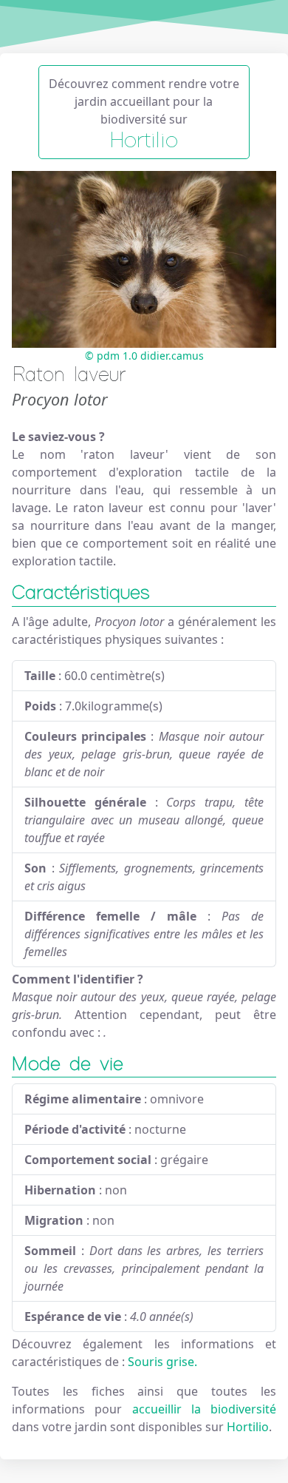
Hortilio (248, 1427)
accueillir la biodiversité (204, 1409)
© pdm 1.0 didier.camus (144, 356)
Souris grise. (162, 1361)
